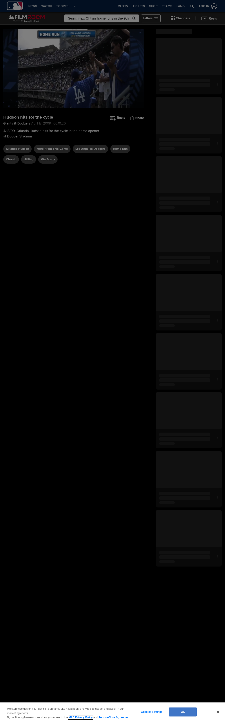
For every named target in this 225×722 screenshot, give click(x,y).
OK (183, 711)
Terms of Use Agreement (114, 717)
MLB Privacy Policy (81, 717)
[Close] (218, 712)
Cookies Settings (151, 711)
